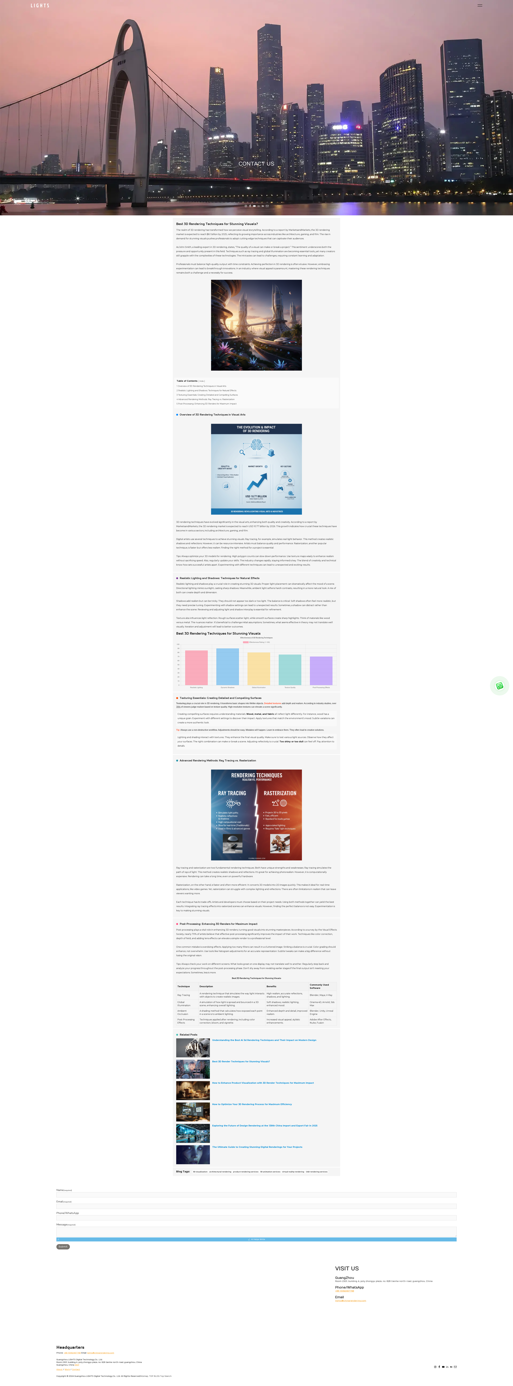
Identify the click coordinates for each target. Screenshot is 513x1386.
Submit (63, 1246)
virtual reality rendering (293, 1172)
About (59, 1369)
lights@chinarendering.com (100, 1353)
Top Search (166, 1376)
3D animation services (270, 1172)
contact (76, 1369)
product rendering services (245, 1172)
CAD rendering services (316, 1172)
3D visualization (200, 1172)
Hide (202, 381)
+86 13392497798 (72, 1353)
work (67, 1369)
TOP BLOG (154, 1376)
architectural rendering (220, 1172)
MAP (77, 1365)
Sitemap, (144, 1376)
